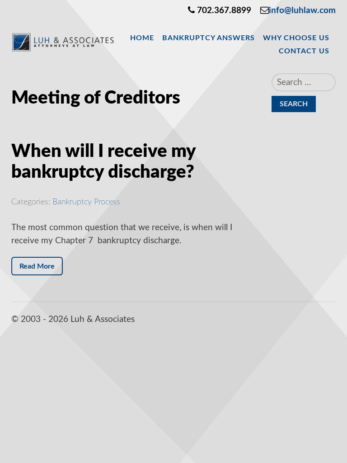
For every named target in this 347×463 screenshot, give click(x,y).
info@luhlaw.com (302, 10)
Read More (37, 266)
